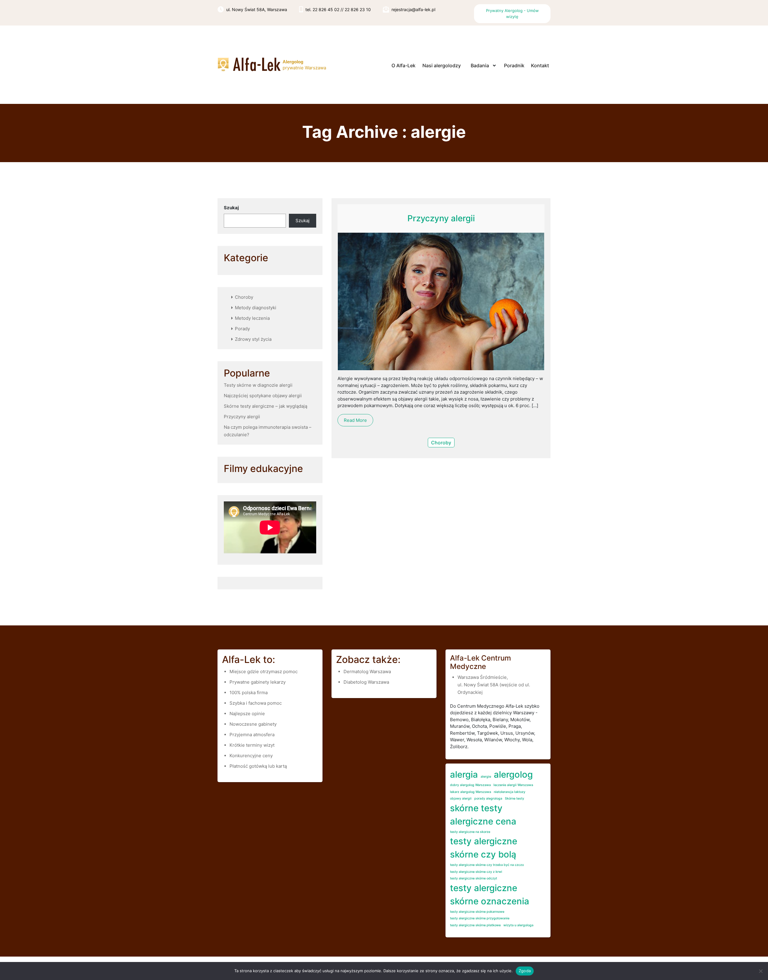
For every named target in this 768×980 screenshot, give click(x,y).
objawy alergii (461, 798)
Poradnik (514, 65)
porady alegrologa (488, 798)
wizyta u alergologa (518, 925)
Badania (480, 65)
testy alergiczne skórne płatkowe (475, 925)
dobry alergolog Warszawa (470, 785)
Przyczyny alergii (242, 416)
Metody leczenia (252, 318)
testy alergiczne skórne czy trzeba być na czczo (487, 865)
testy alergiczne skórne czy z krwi (476, 872)
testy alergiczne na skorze (470, 832)
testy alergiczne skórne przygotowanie (479, 918)
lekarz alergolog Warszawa (470, 792)
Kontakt (540, 65)
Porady (242, 328)
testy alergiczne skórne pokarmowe (477, 912)
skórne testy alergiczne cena (483, 815)
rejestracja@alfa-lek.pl (413, 9)
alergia (464, 774)
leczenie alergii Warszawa (513, 785)
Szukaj (231, 207)
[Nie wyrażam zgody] (761, 971)
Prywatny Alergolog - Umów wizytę (512, 13)
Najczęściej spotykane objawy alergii (263, 395)
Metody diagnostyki (255, 307)
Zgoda (525, 970)
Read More (355, 420)
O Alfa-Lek (404, 65)
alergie (486, 777)
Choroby (244, 297)
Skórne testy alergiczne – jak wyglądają (265, 406)
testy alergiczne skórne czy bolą (483, 848)
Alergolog (293, 61)
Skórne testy (514, 798)
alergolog (513, 774)
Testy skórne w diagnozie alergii (258, 385)
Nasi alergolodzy (441, 65)
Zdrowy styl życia (253, 339)
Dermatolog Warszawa (367, 671)
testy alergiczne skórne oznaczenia (489, 894)
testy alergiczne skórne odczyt (473, 878)
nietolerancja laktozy (509, 792)
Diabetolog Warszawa (366, 682)
